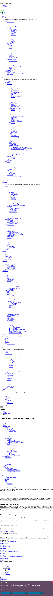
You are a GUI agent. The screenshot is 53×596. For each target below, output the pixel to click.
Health (3, 76)
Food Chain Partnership (10, 228)
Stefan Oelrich (13, 33)
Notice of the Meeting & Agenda (14, 356)
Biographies (11, 55)
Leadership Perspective (12, 143)
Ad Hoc (8, 353)
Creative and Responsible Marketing (15, 176)
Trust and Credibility (12, 173)
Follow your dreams (10, 400)
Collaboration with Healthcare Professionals (18, 286)
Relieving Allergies (12, 166)
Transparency (9, 156)
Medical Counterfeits (8, 180)
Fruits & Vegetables (10, 437)
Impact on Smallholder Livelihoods (16, 204)
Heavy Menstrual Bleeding (15, 111)
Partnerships (11, 172)
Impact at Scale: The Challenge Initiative (17, 149)
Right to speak (11, 360)
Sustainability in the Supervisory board (13, 314)
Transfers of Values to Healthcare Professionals (16, 284)
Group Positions (9, 323)
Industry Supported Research (13, 240)
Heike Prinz (13, 34)
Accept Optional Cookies (34, 592)
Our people (6, 399)
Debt (7, 377)
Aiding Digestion (11, 163)
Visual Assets (7, 342)
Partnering (10, 133)
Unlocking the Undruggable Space (16, 121)
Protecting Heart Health (12, 165)
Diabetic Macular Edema (15, 106)
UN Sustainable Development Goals (15, 332)
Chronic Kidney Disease (13, 103)
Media (3, 334)
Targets (8, 276)
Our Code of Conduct (10, 25)
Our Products (7, 566)
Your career (6, 398)
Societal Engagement (10, 301)
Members (12, 39)
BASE (10, 324)
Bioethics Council (9, 316)
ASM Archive (11, 367)
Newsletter (6, 573)
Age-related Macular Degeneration (16, 105)
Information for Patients (8, 256)
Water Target (11, 202)
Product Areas (7, 255)
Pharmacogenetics (14, 117)
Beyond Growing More (10, 225)
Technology (11, 127)
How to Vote (11, 363)
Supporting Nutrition (12, 167)
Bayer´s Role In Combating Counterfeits (15, 233)
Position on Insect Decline (13, 330)
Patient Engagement (12, 158)
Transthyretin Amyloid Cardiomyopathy (17, 86)
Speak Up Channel (10, 74)
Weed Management (14, 193)
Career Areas (9, 394)
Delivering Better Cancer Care (14, 155)
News (5, 339)
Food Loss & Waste (10, 227)
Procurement (7, 58)
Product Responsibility (10, 235)
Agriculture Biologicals (12, 191)
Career (3, 389)
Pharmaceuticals (7, 82)
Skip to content (2, 0)
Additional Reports (10, 280)
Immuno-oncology (14, 135)
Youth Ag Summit (12, 247)
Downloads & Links (12, 69)
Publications (4, 424)
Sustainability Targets (10, 201)
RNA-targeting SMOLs (15, 131)
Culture (10, 306)
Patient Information (10, 160)
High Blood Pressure (14, 90)
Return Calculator (9, 378)
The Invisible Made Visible (17, 92)
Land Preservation (14, 217)
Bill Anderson (13, 31)
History (8, 44)
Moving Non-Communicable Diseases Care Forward (17, 153)
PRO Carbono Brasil (12, 211)
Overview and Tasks (14, 30)
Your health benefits (10, 403)
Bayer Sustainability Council (11, 315)
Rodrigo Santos (13, 35)
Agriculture (4, 181)
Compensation (13, 37)
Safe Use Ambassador (12, 237)
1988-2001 (10, 51)
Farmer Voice (4, 423)
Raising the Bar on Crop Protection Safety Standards (17, 331)
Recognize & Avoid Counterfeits (14, 232)
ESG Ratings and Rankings (9, 290)
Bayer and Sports (13, 308)
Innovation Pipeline (10, 221)
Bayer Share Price (7, 574)
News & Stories (9, 159)
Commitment (13, 285)
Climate (8, 292)
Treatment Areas (9, 84)
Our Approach (11, 60)
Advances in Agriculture (9, 219)
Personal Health (7, 161)
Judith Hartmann (13, 32)
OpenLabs (8, 243)
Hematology (11, 94)
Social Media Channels (8, 575)
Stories (6, 340)
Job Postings (7, 571)
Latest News (7, 572)
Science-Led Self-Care (12, 174)
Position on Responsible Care (13, 328)
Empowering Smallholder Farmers (14, 203)
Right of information (12, 361)
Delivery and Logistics (12, 67)
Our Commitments (10, 175)
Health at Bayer (7, 81)
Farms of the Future (10, 220)
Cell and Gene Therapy (10, 138)
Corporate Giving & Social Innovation (15, 302)
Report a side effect (3, 579)
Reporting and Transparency (9, 278)
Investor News (7, 352)
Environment (7, 291)
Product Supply (9, 238)
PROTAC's (13, 130)
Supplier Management (10, 319)
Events (8, 245)
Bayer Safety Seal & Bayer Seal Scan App (16, 234)
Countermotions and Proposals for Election (16, 358)
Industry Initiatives (12, 63)
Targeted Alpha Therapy (15, 136)
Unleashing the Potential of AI (12, 268)
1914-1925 (10, 47)
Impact (8, 277)
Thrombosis (13, 87)
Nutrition (6, 463)
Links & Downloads (10, 387)
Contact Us (4, 8)
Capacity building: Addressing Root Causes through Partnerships (21, 148)
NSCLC (12, 102)
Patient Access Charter (12, 144)
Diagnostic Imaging (14, 132)
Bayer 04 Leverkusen (14, 311)
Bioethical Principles (12, 325)
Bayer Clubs (11, 305)
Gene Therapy (11, 139)
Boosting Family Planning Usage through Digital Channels (20, 147)
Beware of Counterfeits (8, 257)
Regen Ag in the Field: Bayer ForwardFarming (14, 218)
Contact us (6, 404)
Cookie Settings (6, 592)
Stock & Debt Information (9, 373)
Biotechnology (13, 197)
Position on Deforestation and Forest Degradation (17, 329)
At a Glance (6, 274)
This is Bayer (4, 16)
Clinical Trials (13, 123)
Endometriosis (13, 110)
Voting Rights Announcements (12, 379)
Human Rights (9, 298)
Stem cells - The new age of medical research (18, 116)
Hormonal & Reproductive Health (14, 108)
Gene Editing (11, 141)
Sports (10, 307)
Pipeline (10, 122)
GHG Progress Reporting (13, 212)
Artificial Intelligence (14, 128)
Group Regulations (10, 320)
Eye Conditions (11, 104)
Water (12, 215)
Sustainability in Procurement (11, 59)
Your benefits (7, 402)
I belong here (9, 401)
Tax (7, 312)
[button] (7, 531)
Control (8, 385)
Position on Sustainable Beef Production (15, 333)
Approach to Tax (9, 384)
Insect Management (14, 195)
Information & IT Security (11, 72)
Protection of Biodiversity (13, 326)
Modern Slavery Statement (13, 299)
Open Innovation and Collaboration (10, 269)
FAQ (11, 125)
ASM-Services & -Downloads (14, 366)
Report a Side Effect (8, 179)
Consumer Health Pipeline (11, 267)
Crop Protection (11, 192)
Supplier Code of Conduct (13, 61)
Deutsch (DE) (4, 6)
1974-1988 (10, 50)
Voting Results (11, 365)
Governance (7, 313)
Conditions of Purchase (12, 65)
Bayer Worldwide (9, 43)
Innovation (8, 171)
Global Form (2, 578)
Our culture (6, 395)
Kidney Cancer (13, 98)
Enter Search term (3, 405)
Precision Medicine (14, 119)
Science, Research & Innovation (10, 264)
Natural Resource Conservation (14, 214)
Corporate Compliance (8, 71)
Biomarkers (13, 118)
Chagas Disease (13, 152)
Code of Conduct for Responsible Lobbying (16, 283)
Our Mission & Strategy (10, 22)
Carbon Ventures (9, 206)
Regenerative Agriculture (9, 189)
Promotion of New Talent (15, 310)
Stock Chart (9, 374)
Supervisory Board (12, 38)
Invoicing (10, 68)
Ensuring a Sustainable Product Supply (15, 154)
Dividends (8, 376)
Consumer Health (7, 564)
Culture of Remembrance (13, 304)
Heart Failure (13, 89)
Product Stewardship (10, 236)
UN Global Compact (10, 317)
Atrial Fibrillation (13, 93)
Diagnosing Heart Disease (15, 88)
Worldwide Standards (16, 124)
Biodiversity (9, 293)
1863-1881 (10, 45)
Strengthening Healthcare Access (14, 145)
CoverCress (11, 207)
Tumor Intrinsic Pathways (15, 137)
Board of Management (12, 29)
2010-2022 (10, 53)
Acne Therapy (13, 112)
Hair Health (11, 169)
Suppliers (8, 230)
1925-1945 (10, 48)
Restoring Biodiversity (10, 450)
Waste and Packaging (10, 295)
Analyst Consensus (10, 375)
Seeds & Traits (11, 196)
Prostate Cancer (13, 99)
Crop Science (7, 565)
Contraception (13, 109)
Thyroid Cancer (13, 101)
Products (8, 170)
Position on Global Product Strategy (14, 327)
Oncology (10, 95)
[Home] (2, 14)
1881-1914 (10, 46)
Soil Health (12, 216)
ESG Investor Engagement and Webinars (13, 288)
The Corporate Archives (13, 57)
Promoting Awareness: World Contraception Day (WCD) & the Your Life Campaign (24, 150)
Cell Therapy (11, 140)
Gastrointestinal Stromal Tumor (16, 96)
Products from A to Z (8, 259)
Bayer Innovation (11, 246)
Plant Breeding (13, 199)
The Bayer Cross (11, 56)
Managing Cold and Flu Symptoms (14, 168)
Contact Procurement (10, 70)
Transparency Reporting (13, 282)
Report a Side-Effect (8, 258)
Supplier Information (10, 64)
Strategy (8, 275)
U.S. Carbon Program (12, 209)
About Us (6, 21)
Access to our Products (10, 300)
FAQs (10, 364)
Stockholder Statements (12, 359)
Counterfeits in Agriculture (11, 231)
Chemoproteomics (14, 129)
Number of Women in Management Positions (16, 27)
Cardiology (10, 85)
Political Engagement (10, 289)
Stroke (12, 91)
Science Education (14, 303)
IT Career (8, 397)
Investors (3, 346)
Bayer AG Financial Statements (12, 370)
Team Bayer (9, 28)
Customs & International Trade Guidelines (15, 66)
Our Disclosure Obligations (15, 287)
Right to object (11, 362)
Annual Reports (9, 369)
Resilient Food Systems (8, 462)
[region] (26, 588)
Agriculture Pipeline (10, 265)
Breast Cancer (13, 97)
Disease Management (14, 194)
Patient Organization (12, 157)
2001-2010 (10, 52)
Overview (6, 186)
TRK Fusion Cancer (14, 100)
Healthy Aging (11, 107)
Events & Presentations (8, 354)
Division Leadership (12, 42)
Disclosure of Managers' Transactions (13, 383)
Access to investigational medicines (16, 126)
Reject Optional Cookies (19, 592)
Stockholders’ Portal (12, 357)
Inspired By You (9, 83)
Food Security (7, 224)
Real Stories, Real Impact (11, 24)
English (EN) (4, 5)
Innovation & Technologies (11, 113)
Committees (13, 40)
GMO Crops (9, 241)
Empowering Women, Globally (14, 146)
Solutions (8, 162)
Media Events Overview (11, 344)
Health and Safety (9, 297)
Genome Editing (13, 198)
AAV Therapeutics (14, 115)
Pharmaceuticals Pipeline (11, 266)
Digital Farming (9, 436)
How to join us (7, 396)
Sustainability (9, 142)
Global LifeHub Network (13, 223)
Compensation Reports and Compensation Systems (15, 371)
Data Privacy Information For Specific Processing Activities (16, 73)
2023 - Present (11, 54)
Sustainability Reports (10, 279)
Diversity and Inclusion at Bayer (12, 26)
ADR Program (9, 380)
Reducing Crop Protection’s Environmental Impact (17, 205)
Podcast (8, 248)
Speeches (6, 341)
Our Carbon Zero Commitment (14, 208)
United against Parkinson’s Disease (16, 120)
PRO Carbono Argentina (13, 210)
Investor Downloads (8, 372)
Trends (10, 114)
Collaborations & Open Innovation (12, 222)
